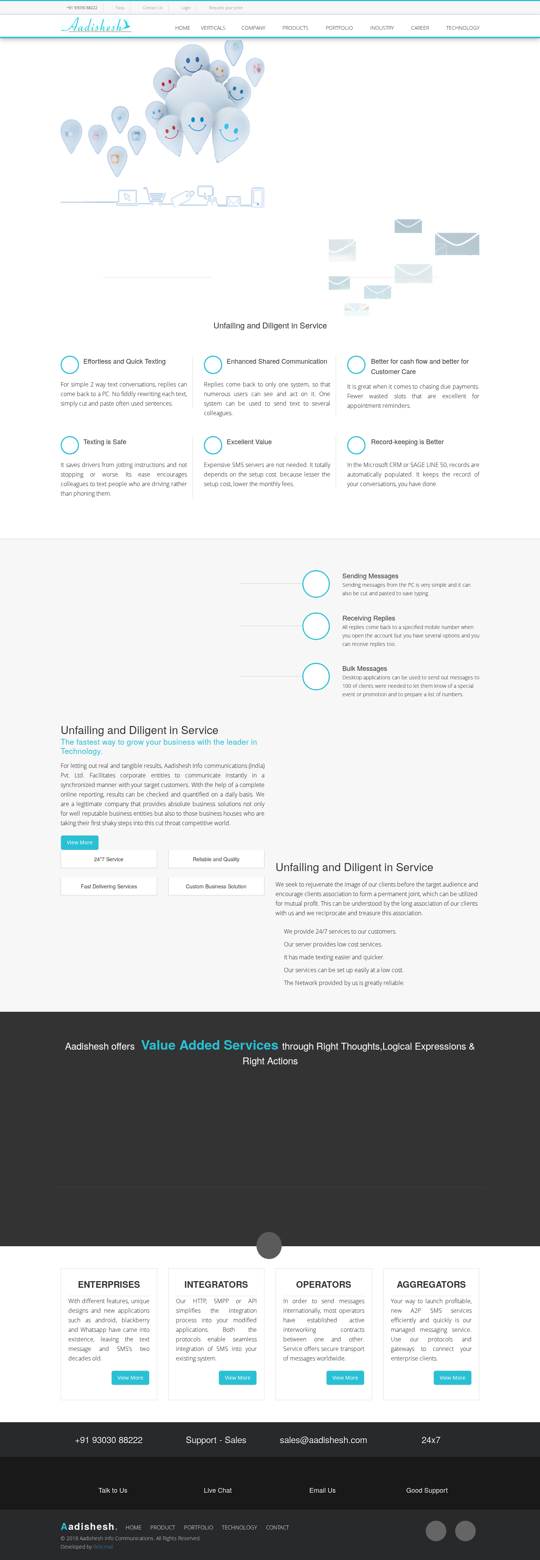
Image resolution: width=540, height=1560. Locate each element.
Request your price (226, 7)
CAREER (421, 27)
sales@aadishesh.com (323, 1439)
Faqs (120, 7)
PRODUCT (162, 1527)
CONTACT (277, 1527)
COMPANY (254, 27)
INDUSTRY (382, 27)
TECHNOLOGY (462, 27)
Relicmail (103, 1546)
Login (186, 7)
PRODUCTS (296, 27)
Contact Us (153, 7)
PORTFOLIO (340, 27)
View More (80, 842)
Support (201, 1439)
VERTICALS (213, 27)
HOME (182, 27)
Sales (235, 1439)
